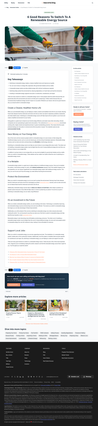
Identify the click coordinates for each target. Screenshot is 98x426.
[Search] (92, 3)
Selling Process (55, 333)
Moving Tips (64, 335)
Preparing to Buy (74, 335)
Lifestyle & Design (32, 338)
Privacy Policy (47, 382)
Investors (27, 364)
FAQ (29, 3)
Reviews (27, 355)
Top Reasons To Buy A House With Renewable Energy (23, 254)
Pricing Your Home (24, 333)
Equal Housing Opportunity (47, 419)
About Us (27, 352)
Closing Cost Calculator (79, 182)
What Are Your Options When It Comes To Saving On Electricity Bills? (26, 257)
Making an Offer (43, 335)
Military (8, 364)
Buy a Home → (78, 129)
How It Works (46, 358)
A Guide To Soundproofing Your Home (81, 156)
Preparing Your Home (11, 333)
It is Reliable (76, 77)
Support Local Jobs (78, 84)
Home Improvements (11, 338)
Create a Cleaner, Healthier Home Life (81, 73)
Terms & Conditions (38, 382)
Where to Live (84, 335)
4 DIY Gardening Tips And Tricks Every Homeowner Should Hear (81, 140)
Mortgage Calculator (78, 177)
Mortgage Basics (54, 335)
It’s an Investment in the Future (80, 82)
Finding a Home (20, 335)
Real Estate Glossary (48, 361)
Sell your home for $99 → (14, 284)
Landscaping (22, 338)
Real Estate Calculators (67, 358)
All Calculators (77, 174)
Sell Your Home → (78, 114)
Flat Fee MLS (34, 333)
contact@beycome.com (52, 376)
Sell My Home (9, 352)
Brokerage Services (83, 402)
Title (7, 358)
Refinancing (43, 338)
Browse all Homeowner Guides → (81, 164)
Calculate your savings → (40, 284)
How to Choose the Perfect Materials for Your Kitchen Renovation (80, 146)
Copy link (26, 67)
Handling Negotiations (67, 333)
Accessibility (58, 382)
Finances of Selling (80, 333)
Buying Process (10, 335)
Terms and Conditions (45, 385)
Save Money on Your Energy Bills (80, 75)
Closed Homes (9, 367)
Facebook (18, 67)
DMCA (52, 382)
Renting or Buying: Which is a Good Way (82, 160)
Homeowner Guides (14, 7)
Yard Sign (8, 361)
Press (26, 358)
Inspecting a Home (31, 335)
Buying (13, 3)
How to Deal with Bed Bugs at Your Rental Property (82, 151)
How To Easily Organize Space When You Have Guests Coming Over (26, 259)
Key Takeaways (77, 71)
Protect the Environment (79, 80)
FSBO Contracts (44, 333)
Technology (27, 361)
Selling (6, 3)
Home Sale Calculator (78, 180)
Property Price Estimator (68, 352)
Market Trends (65, 355)
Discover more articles (37, 323)
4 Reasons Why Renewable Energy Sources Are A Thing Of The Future (27, 252)
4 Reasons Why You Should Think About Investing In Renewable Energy (27, 262)
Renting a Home (52, 338)
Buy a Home (9, 355)
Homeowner (21, 3)
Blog (7, 7)
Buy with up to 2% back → (28, 284)
